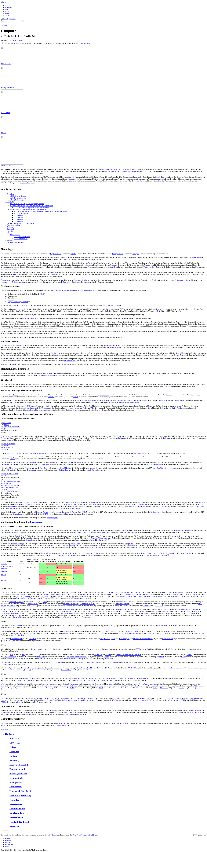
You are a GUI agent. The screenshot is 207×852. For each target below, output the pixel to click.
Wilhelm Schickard (54, 462)
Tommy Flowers (146, 553)
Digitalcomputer (55, 254)
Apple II (75, 668)
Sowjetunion (5, 686)
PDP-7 (3, 133)
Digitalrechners (36, 522)
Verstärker (77, 280)
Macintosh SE (6, 165)
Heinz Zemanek (91, 611)
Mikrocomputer (84, 43)
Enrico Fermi (176, 408)
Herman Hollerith (162, 506)
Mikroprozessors (41, 649)
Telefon (125, 181)
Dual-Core (27, 714)
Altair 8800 (111, 659)
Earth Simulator (75, 712)
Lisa (110, 684)
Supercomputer (174, 700)
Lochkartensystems (145, 506)
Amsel (75, 397)
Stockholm (143, 504)
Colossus (134, 547)
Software (64, 259)
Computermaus (167, 639)
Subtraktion (119, 400)
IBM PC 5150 (6, 64)
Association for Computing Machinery (137, 594)
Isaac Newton (74, 408)
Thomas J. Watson (47, 553)
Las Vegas (138, 686)
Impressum (9, 844)
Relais (77, 540)
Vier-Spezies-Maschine (75, 462)
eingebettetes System (27, 183)
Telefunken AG (162, 626)
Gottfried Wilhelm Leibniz (166, 468)
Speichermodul (16, 817)
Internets (27, 698)
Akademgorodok (65, 686)
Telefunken (98, 655)
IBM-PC (80, 680)
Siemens (193, 615)
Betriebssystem (132, 633)
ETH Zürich (159, 606)
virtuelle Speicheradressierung (172, 668)
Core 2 (66, 714)
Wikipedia (54, 835)
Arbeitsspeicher (74, 678)
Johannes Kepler (155, 464)
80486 (101, 688)
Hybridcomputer (86, 594)
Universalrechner (21, 594)
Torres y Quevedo (200, 506)
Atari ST (26, 680)
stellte (7, 702)
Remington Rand (68, 609)
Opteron (180, 712)
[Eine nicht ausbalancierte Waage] (10, 429)
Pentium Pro (51, 700)
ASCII (180, 353)
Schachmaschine (9, 508)
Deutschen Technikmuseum (100, 538)
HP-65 (183, 657)
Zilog (37, 668)
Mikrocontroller (16, 778)
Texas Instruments (109, 631)
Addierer (37, 512)
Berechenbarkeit (9, 269)
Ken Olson (143, 649)
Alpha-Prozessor (196, 698)
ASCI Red (183, 700)
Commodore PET (87, 668)
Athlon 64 (193, 712)
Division (145, 400)
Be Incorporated (140, 700)
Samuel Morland (65, 468)
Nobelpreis (174, 596)
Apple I (26, 668)
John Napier (16, 462)
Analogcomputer (117, 254)
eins (192, 395)
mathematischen (82, 400)
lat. (17, 169)
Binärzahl (109, 309)
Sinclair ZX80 (110, 678)
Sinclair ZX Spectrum (125, 678)
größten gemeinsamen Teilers (129, 402)
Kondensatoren (87, 280)
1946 (73, 290)
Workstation (74, 684)
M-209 (147, 555)
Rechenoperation (94, 400)
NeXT (155, 688)
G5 (114, 712)
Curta (74, 512)
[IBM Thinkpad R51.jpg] (12, 86)
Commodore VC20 (94, 678)
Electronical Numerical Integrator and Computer (124, 592)
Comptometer (47, 512)
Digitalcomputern (18, 282)
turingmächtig (70, 546)
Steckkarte (14, 826)
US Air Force (167, 609)
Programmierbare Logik (20, 791)
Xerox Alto (41, 657)
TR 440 (108, 655)
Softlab (60, 662)
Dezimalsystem (156, 512)
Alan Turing (102, 532)
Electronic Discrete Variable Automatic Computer (33, 598)
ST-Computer (98, 686)
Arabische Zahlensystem (27, 406)
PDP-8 (13, 627)
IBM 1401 (19, 626)
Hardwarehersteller (18, 769)
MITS (88, 659)
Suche (7, 15)
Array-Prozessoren (9, 657)
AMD (3, 702)
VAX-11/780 (131, 668)
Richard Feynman (36, 410)
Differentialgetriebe (139, 453)
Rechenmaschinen (7, 438)
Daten (90, 263)
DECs (67, 626)
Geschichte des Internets (65, 698)
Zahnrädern (5, 464)
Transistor (27, 596)
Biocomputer (65, 723)
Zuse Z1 (24, 536)
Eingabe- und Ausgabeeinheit (18, 302)
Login (7, 846)
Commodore (163, 686)
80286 (18, 684)
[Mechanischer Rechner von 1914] (10, 476)
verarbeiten (113, 169)
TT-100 (85, 700)
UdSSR (101, 633)
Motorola (21, 659)
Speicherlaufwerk (17, 809)
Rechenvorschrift (103, 169)
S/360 (38, 631)
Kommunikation (103, 395)
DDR (195, 611)
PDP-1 (111, 626)
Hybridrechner (66, 282)
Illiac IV (189, 655)
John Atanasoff (13, 532)
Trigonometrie (46, 408)
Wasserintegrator (52, 518)
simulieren (160, 179)
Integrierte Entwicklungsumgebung (90, 662)
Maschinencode (69, 361)
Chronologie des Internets (84, 698)
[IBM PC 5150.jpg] (12, 62)
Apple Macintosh (150, 684)
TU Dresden (19, 635)
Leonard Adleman (70, 700)
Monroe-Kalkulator (62, 512)
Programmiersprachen (110, 347)
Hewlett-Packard (16, 639)
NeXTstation (5, 113)
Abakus (6, 425)
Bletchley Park (171, 553)
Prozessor (117, 305)
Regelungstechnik (181, 280)
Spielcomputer (75, 508)
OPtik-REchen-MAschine (10, 613)
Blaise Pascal (13, 468)
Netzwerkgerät (15, 787)
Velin (92, 408)
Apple (181, 688)
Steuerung (71, 179)
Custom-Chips (66, 670)
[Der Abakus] (6, 423)
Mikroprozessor (16, 782)
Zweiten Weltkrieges (17, 544)
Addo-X (84, 512)
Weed (60, 375)
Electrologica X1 (143, 613)
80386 (72, 688)
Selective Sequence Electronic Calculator (57, 594)
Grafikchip (14, 760)
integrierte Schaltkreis (133, 631)
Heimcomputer (30, 678)
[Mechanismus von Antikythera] (10, 446)
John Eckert (167, 592)
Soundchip (14, 800)
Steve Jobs (164, 688)
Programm (17, 274)
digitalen (73, 254)
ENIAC (45, 514)
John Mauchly (179, 592)
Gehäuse (13, 756)
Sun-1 (67, 684)
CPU (87, 305)
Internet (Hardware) (18, 773)
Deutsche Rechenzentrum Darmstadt (128, 655)
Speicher (11, 300)
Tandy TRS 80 (104, 668)
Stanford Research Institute (142, 639)
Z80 (51, 668)
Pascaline (43, 468)
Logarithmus (29, 408)
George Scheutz (131, 504)
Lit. (96, 540)
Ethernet (106, 657)
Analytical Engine (71, 504)
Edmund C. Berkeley (16, 602)
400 (24, 670)
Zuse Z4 (12, 606)
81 (116, 678)
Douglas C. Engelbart (107, 639)
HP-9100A (32, 639)
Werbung (8, 842)
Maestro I (8, 662)
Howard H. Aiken (68, 555)
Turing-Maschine (149, 267)
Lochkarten (33, 502)
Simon (45, 602)
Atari (201, 668)
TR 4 (177, 626)
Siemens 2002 (17, 617)
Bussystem (14, 738)
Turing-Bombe (129, 544)
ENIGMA (76, 544)
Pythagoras (122, 438)
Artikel (7, 11)
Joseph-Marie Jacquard (21, 502)
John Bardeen (138, 596)
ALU (42, 294)
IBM (11, 530)
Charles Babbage (199, 502)
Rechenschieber (9, 491)
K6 (35, 702)
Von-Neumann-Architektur (87, 290)
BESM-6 (65, 633)
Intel (11, 655)
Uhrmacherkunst (43, 464)
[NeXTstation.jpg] (12, 111)
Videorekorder (140, 181)
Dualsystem (31, 470)
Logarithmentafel (31, 462)
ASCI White (48, 712)
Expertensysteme (60, 725)
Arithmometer (96, 502)
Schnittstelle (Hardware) (20, 795)
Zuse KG (146, 606)
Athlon (18, 702)
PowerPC (143, 698)
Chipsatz (13, 747)
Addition (109, 400)
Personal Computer (90, 680)
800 (30, 670)
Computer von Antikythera (37, 453)
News (7, 9)
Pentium (19, 700)
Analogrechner (6, 280)
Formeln (14, 402)
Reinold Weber (93, 555)
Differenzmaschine (31, 504)
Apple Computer (14, 668)
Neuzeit (12, 459)
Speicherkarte (15, 804)
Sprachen (169, 395)
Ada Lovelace (14, 506)
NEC (68, 712)
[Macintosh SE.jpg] (12, 164)
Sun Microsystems (47, 684)
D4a (195, 633)
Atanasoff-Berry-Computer (85, 532)
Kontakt (8, 840)
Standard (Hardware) (19, 822)
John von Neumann (61, 290)
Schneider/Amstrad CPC (142, 678)
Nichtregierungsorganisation (47, 375)
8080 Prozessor (65, 659)
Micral (161, 657)
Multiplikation (131, 400)
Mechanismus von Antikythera (7, 448)
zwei (198, 395)
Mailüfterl (164, 611)
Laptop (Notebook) (7, 88)
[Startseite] (3, 2)
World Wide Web (42, 698)
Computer (4, 25)
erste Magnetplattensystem (69, 613)
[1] (168, 555)
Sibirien (195, 686)
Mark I (54, 555)
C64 (103, 678)
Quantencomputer (122, 723)
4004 (23, 655)
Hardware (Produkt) (18, 765)
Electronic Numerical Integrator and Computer (123, 171)
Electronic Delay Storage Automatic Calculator (79, 604)
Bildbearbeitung (6, 712)
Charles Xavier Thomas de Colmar (75, 502)
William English (124, 639)
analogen (136, 254)
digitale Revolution (93, 470)
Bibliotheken (55, 353)
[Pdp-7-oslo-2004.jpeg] (12, 131)
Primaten (51, 397)
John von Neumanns (122, 604)
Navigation (14, 40)
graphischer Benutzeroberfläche (76, 657)
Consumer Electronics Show (118, 686)
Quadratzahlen (163, 400)
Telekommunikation (194, 710)
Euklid (97, 402)
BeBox (151, 700)
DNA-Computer (116, 700)
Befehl (159, 311)
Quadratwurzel (179, 400)
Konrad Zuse (125, 530)
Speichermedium (16, 813)
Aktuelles (8, 7)
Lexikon (8, 13)
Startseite (8, 838)
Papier (150, 406)
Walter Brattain (152, 596)
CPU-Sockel (14, 743)
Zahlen (15, 395)
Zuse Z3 (54, 546)
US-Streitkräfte (157, 555)
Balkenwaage (167, 438)
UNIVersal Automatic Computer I (122, 609)
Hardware (195, 257)
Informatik (111, 267)
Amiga (20, 680)
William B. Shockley (126, 596)
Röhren (97, 594)
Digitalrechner (63, 470)
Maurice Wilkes (32, 604)
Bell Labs (154, 609)
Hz (175, 538)
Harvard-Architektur (31, 318)
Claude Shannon (31, 540)
